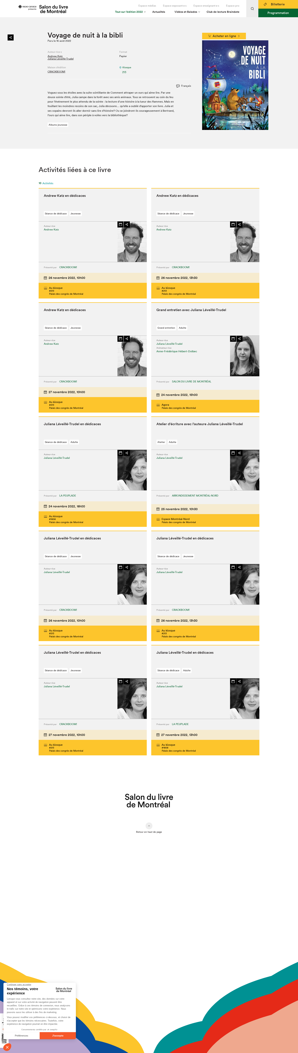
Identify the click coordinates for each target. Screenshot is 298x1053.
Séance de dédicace (56, 213)
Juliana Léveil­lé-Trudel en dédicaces (72, 424)
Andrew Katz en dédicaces (65, 196)
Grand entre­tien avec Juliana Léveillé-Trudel (191, 310)
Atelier (161, 442)
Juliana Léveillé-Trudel (61, 58)
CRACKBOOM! (56, 71)
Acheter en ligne (224, 36)
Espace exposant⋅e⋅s (175, 5)
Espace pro (232, 5)
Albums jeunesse (58, 124)
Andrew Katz (55, 56)
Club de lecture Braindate (223, 12)
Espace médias (147, 5)
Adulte (182, 327)
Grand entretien (166, 327)
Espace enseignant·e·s (206, 5)
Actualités (158, 12)
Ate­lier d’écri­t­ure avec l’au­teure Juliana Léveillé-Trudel (199, 424)
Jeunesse (76, 213)
